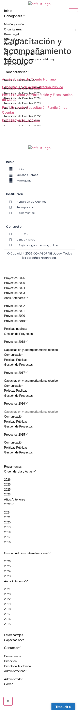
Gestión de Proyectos (18, 333)
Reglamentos (13, 466)
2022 (7, 504)
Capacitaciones (14, 640)
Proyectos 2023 (14, 292)
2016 (7, 542)
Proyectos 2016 (14, 403)
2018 (7, 532)
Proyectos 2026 (14, 278)
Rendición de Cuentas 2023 (22, 103)
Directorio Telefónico (17, 666)
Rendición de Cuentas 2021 (22, 121)
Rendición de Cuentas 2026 (22, 88)
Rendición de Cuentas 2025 (22, 93)
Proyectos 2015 (14, 434)
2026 (7, 479)
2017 (7, 537)
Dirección (10, 661)
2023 (7, 494)
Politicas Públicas (15, 390)
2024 (7, 512)
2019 (7, 527)
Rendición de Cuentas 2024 (22, 98)
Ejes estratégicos (15, 39)
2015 (7, 624)
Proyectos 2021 (14, 311)
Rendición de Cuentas (18, 80)
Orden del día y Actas (18, 471)
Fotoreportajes (13, 635)
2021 (7, 517)
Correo (8, 684)
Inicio (8, 11)
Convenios (11, 44)
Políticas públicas (15, 328)
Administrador (13, 679)
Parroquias (11, 49)
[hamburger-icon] (73, 10)
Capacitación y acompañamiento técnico (31, 349)
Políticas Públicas (16, 359)
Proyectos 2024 (14, 288)
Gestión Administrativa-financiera (26, 553)
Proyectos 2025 (14, 283)
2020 (7, 522)
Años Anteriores (14, 108)
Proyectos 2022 (14, 305)
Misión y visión (14, 24)
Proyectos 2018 (14, 341)
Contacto (11, 648)
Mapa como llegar (16, 64)
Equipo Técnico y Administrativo (25, 54)
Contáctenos (12, 656)
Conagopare (13, 16)
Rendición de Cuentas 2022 (22, 116)
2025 (7, 484)
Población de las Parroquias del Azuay (29, 59)
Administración (14, 671)
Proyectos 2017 (14, 372)
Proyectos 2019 (14, 320)
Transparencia (15, 72)
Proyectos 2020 (14, 315)
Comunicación (13, 354)
